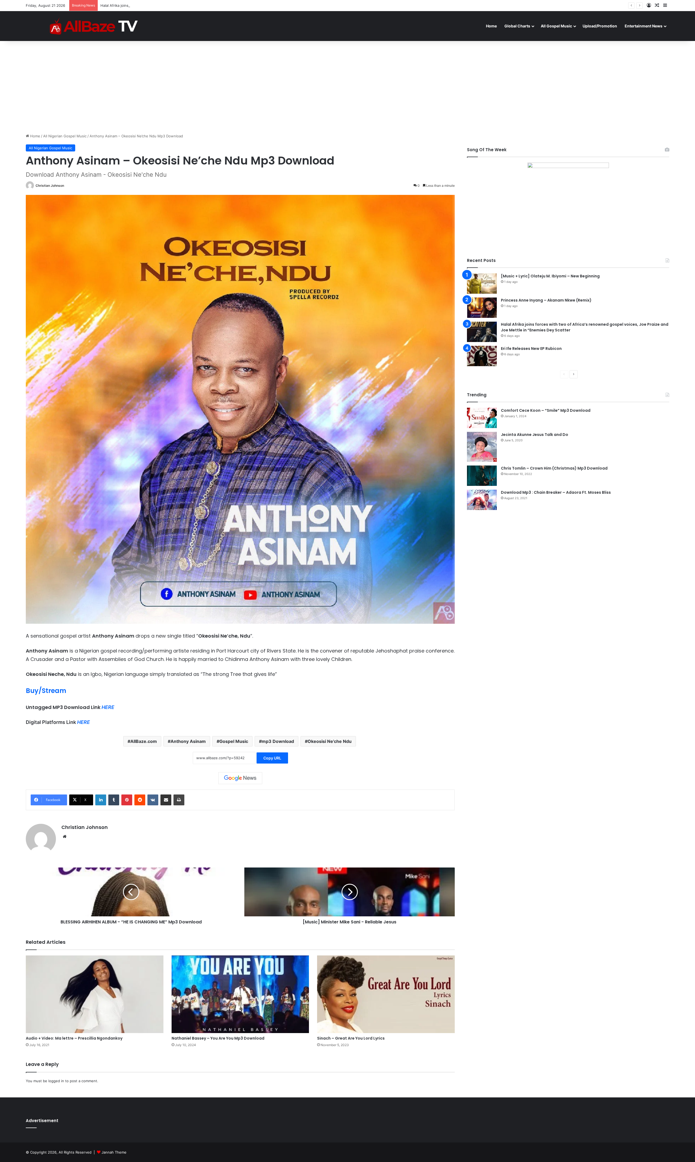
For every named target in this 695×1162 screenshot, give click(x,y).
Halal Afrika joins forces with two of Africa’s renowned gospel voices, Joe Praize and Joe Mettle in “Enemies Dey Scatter (202, 5)
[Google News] (240, 778)
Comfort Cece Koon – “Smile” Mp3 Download (545, 410)
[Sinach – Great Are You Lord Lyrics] (386, 994)
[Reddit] (139, 799)
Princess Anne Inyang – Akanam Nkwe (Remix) (546, 300)
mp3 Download (278, 741)
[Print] (178, 799)
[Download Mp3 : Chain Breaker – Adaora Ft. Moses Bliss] (482, 500)
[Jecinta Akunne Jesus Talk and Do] (482, 447)
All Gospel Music (556, 26)
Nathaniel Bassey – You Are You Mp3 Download (218, 1038)
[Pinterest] (126, 799)
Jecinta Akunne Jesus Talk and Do (534, 434)
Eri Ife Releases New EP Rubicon (531, 348)
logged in (56, 1081)
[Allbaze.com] (94, 26)
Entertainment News (643, 26)
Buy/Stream (46, 690)
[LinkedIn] (100, 799)
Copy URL (272, 758)
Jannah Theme (114, 1152)
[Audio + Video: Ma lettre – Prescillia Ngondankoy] (94, 994)
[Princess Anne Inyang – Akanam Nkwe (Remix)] (482, 307)
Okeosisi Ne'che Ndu (330, 741)
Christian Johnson (50, 185)
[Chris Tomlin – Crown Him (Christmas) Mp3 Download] (482, 476)
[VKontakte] (152, 799)
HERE (108, 707)
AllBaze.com (143, 741)
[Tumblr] (113, 799)
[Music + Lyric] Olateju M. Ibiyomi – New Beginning (550, 276)
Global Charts (517, 26)
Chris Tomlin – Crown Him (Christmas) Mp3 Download (554, 468)
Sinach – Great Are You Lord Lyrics (351, 1038)
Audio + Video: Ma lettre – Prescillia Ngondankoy (74, 1038)
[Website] (64, 836)
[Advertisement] (347, 87)
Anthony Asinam (188, 741)
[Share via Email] (165, 799)
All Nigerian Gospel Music (65, 136)
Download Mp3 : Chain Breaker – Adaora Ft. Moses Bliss (556, 492)
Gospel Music (233, 741)
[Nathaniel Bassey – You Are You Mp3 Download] (240, 994)
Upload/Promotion (600, 26)
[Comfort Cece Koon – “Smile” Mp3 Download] (482, 418)
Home (491, 26)
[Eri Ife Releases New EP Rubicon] (482, 356)
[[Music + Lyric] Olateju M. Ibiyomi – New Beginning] (482, 283)
